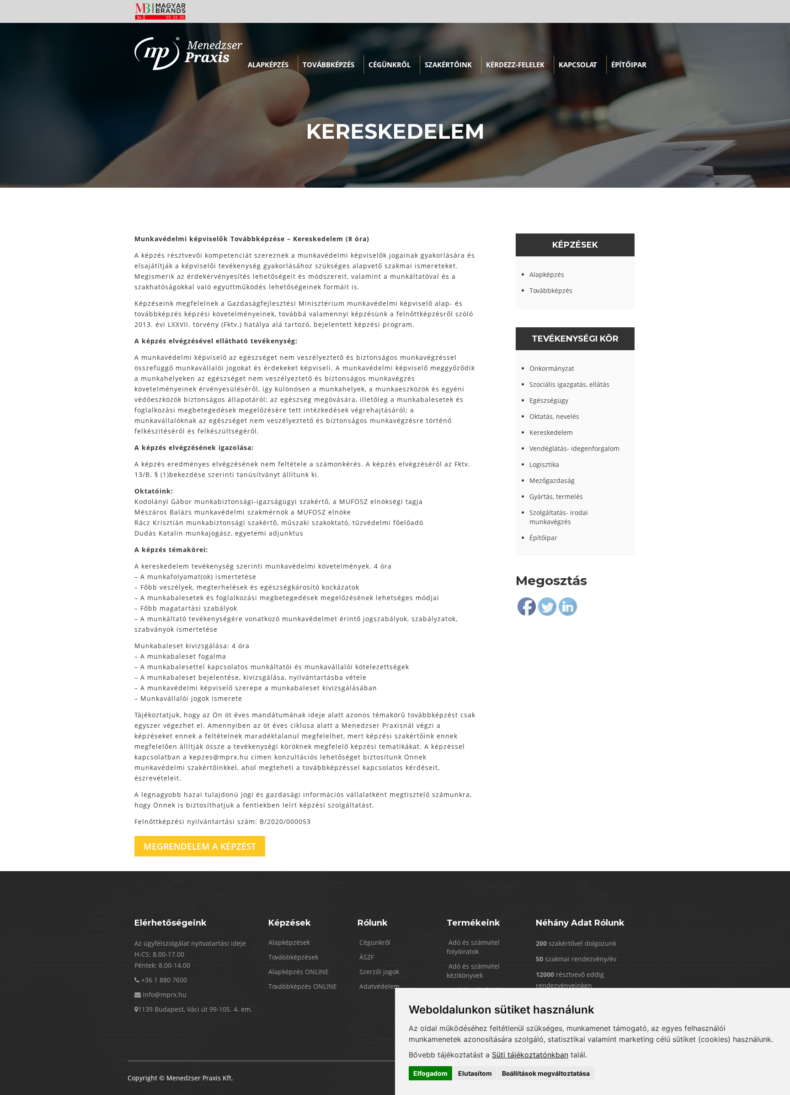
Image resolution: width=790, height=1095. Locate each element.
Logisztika (544, 464)
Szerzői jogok (378, 971)
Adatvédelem (379, 986)
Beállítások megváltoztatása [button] (546, 1073)
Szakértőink (448, 64)
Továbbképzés (328, 64)
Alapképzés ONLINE (298, 971)
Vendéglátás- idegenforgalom (574, 448)
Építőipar (543, 537)
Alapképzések (289, 942)
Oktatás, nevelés (554, 416)
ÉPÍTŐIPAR (628, 64)
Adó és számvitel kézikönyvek (473, 971)
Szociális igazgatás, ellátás (569, 384)
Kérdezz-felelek (515, 64)
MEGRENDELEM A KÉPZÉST (200, 846)
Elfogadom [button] (430, 1073)
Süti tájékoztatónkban (530, 1054)
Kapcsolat (578, 64)
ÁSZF (366, 957)
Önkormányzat (551, 368)
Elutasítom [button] (475, 1073)
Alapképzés (268, 64)
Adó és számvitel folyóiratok (473, 947)
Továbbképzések (293, 957)
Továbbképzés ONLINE (302, 986)
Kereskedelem (551, 432)
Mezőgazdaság (552, 480)
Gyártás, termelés (556, 496)
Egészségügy (548, 400)
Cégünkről (389, 64)
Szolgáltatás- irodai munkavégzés (558, 517)
